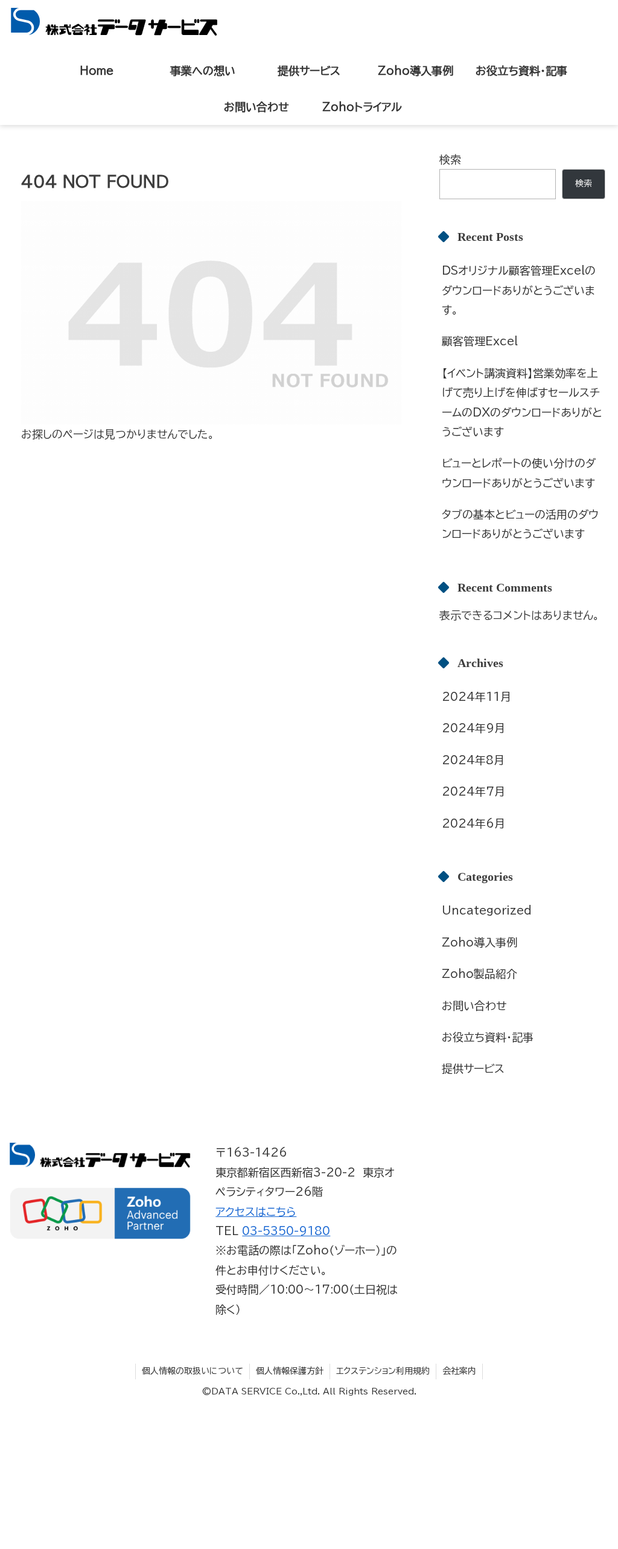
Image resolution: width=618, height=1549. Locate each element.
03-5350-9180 (286, 1230)
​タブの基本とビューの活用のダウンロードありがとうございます (520, 524)
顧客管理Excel (480, 341)
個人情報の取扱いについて (192, 1371)
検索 (450, 159)
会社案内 (459, 1371)
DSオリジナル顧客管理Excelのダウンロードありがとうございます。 (519, 290)
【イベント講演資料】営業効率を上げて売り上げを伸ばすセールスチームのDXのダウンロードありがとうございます (522, 402)
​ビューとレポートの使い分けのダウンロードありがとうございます (519, 473)
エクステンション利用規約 (383, 1371)
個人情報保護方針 (289, 1371)
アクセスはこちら (255, 1211)
